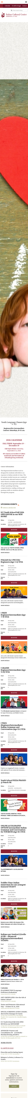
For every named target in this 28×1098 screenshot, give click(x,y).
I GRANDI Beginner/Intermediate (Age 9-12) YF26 (13, 670)
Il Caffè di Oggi (16, 6)
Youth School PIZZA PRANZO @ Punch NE (13, 781)
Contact (24, 6)
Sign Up (14, 1086)
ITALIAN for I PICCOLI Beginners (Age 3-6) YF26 (12, 561)
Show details (5, 552)
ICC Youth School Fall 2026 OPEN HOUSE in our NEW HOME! (12, 514)
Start (2, 565)
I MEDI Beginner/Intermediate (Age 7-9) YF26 (13, 615)
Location (3, 524)
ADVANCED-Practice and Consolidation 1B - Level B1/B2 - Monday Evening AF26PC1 (12, 1033)
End (2, 569)
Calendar (7, 6)
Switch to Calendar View (9, 507)
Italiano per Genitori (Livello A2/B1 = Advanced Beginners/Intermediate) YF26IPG (13, 937)
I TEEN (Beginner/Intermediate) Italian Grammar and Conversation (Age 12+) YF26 (13, 726)
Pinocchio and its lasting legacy (12, 1052)
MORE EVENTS (6, 1043)
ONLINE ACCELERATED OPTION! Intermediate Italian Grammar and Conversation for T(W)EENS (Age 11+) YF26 (14, 829)
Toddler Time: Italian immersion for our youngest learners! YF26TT (13, 885)
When (2, 520)
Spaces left (3, 578)
